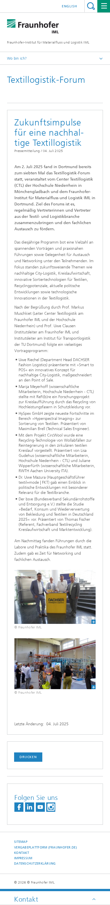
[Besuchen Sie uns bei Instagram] (50, 807)
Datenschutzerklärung (35, 863)
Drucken (28, 757)
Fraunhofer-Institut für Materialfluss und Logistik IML (48, 42)
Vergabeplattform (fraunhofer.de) (45, 847)
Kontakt (21, 853)
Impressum (23, 858)
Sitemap (20, 842)
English (69, 6)
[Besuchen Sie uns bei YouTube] (40, 807)
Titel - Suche (91, 6)
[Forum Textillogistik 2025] (55, 597)
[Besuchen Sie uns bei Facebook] (18, 807)
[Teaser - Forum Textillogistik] (55, 663)
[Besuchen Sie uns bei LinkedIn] (29, 807)
